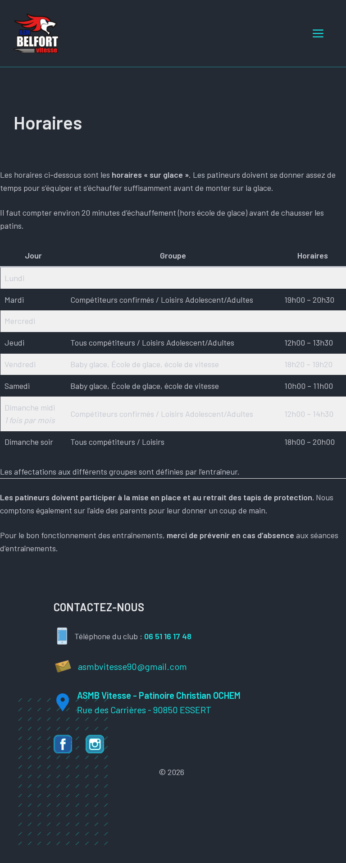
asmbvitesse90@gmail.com (132, 666)
